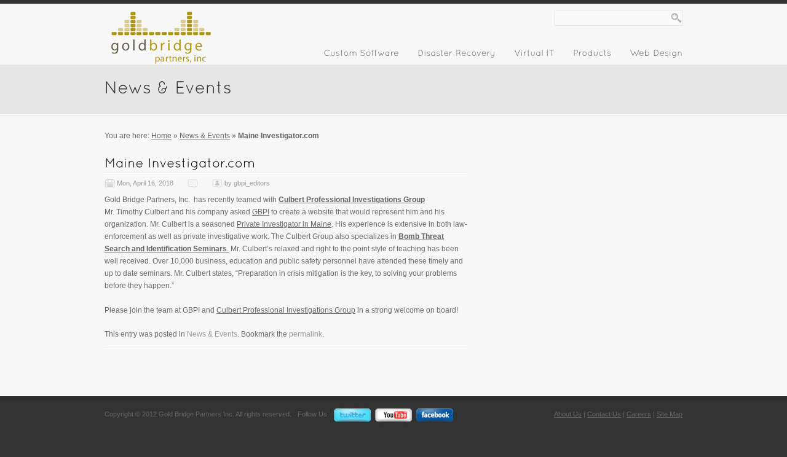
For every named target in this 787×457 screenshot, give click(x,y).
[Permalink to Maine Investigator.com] (180, 162)
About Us (568, 414)
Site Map (669, 414)
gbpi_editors (252, 183)
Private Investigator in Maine (284, 224)
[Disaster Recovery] (456, 55)
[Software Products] (592, 55)
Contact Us (604, 414)
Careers (639, 414)
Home (161, 135)
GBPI (260, 212)
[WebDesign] (656, 55)
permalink (305, 334)
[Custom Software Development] (361, 55)
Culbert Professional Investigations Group (352, 199)
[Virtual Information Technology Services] (534, 55)
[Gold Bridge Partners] (158, 61)
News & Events (205, 135)
